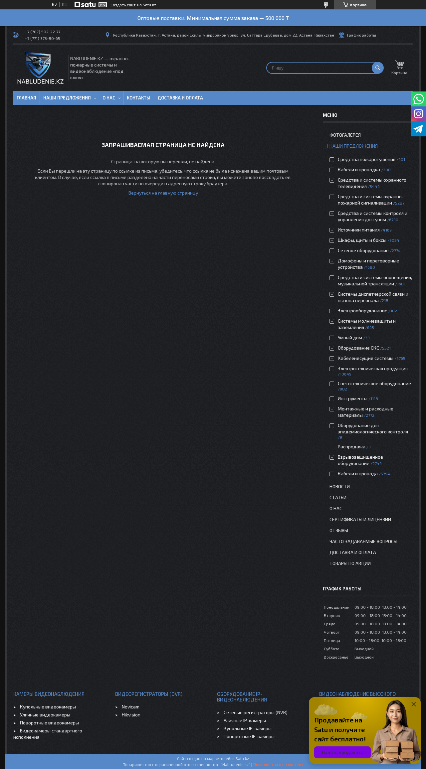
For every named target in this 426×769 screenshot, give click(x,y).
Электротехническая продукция (373, 368)
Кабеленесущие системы (365, 358)
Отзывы (338, 530)
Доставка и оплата (180, 97)
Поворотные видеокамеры (49, 722)
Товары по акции (350, 563)
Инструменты (352, 398)
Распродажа (351, 446)
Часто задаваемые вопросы (363, 541)
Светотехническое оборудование (374, 383)
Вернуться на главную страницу (163, 193)
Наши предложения (67, 97)
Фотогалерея (345, 135)
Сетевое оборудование (363, 250)
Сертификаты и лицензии (360, 519)
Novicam (130, 706)
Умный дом (350, 337)
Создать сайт (122, 4)
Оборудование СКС (358, 348)
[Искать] (378, 68)
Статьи (337, 497)
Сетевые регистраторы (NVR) (256, 712)
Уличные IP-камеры (245, 720)
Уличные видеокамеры (45, 714)
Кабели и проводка (359, 169)
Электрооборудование (362, 310)
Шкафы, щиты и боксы (362, 240)
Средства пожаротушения (366, 159)
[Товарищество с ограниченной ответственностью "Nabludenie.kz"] (40, 67)
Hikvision (131, 714)
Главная (26, 97)
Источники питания (359, 229)
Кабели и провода (358, 473)
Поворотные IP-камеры (249, 736)
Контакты (138, 97)
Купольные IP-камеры (248, 728)
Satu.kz (242, 758)
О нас (109, 97)
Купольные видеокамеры (48, 706)
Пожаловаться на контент (278, 764)
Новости (339, 486)
